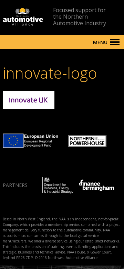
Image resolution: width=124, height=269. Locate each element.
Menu (100, 42)
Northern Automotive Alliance (23, 17)
